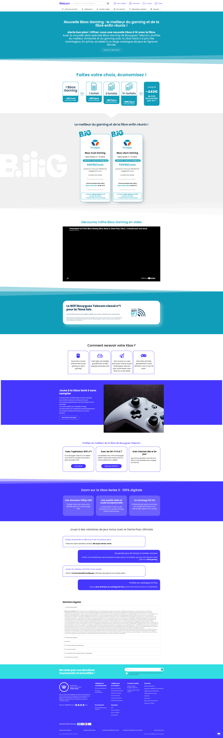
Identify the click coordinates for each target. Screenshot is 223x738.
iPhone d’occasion (116, 688)
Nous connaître (115, 712)
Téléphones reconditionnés (100, 684)
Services (156, 9)
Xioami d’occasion (116, 693)
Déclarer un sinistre (149, 703)
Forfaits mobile (104, 9)
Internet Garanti (71, 649)
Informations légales (89, 730)
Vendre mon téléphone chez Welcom (154, 688)
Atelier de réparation (149, 686)
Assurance (147, 698)
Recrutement (114, 715)
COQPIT (152, 734)
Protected (146, 696)
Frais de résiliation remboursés (75, 645)
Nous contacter (115, 710)
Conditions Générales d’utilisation (132, 730)
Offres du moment (71, 9)
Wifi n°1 (68, 641)
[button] (113, 607)
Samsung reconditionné (98, 691)
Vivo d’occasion (115, 695)
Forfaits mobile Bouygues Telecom (132, 686)
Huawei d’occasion (116, 698)
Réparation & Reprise (139, 9)
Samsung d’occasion (117, 690)
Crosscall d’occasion (117, 700)
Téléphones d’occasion (115, 684)
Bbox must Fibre (91, 186)
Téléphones (88, 9)
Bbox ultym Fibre (124, 186)
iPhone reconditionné (100, 688)
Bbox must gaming (71, 607)
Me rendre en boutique (69, 417)
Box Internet (120, 9)
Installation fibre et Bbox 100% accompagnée (79, 653)
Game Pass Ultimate (72, 657)
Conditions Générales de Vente (110, 730)
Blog (86, 705)
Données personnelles (65, 730)
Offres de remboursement (151, 700)
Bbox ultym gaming (71, 637)
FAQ (112, 707)
